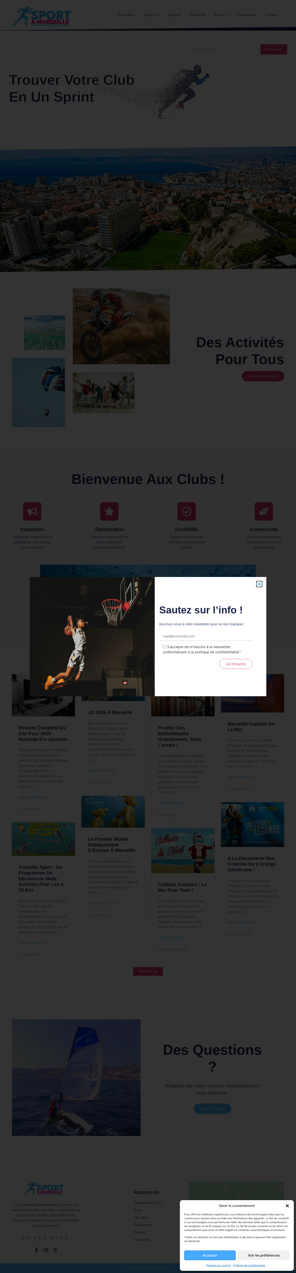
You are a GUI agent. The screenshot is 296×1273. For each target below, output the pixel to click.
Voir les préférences (264, 1255)
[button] (287, 1206)
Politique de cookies (218, 1265)
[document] (148, 636)
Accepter (210, 1255)
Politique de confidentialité (249, 1265)
